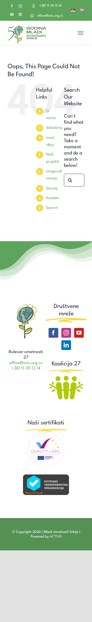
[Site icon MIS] (26, 305)
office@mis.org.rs (50, 15)
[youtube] (12, 14)
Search (52, 208)
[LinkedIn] (66, 345)
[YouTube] (79, 333)
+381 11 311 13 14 (50, 5)
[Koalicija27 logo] (66, 376)
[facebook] (12, 6)
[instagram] (20, 6)
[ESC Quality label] (46, 434)
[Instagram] (66, 333)
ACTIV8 (56, 536)
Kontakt (52, 198)
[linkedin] (20, 14)
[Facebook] (53, 333)
